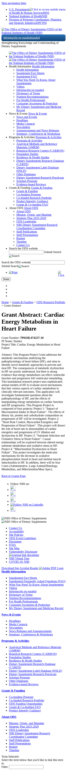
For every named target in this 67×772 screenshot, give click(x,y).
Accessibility (16, 531)
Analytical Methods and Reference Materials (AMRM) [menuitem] (36, 145)
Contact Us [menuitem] (23, 245)
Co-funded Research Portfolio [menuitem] (34, 197)
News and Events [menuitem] (26, 117)
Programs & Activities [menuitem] (29, 140)
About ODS (31, 208)
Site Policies (16, 534)
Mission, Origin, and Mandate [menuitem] (34, 214)
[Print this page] (13, 272)
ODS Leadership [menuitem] (26, 221)
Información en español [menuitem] (30, 90)
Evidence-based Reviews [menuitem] (31, 184)
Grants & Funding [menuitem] (27, 191)
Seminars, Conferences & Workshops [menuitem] (38, 133)
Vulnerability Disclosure (23, 551)
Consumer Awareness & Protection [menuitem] (37, 103)
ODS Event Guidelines (22, 538)
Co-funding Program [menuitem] (28, 194)
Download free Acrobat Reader (20, 568)
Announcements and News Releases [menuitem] (37, 130)
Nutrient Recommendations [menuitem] (32, 96)
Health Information (43, 66)
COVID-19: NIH (19, 561)
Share (6, 279)
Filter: (4, 766)
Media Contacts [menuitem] (25, 123)
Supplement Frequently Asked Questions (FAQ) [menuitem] (37, 581)
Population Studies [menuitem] (27, 154)
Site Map (14, 548)
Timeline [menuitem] (21, 241)
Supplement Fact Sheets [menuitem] (30, 73)
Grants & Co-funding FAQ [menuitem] (32, 204)
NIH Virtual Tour (19, 558)
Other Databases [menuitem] (26, 174)
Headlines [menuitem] (22, 120)
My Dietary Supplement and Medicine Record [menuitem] (36, 608)
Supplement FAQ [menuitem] (26, 76)
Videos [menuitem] (20, 86)
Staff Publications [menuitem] (26, 231)
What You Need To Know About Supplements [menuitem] (36, 584)
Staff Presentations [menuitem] (27, 235)
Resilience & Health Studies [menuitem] (32, 157)
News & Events (37, 113)
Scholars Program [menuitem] (26, 181)
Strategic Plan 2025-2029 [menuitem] (31, 218)
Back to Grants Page (13, 476)
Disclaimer (15, 541)
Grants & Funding (41, 187)
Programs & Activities (48, 137)
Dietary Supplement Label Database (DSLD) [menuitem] (35, 670)
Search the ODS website (23, 248)
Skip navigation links (13, 3)
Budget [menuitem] (20, 238)
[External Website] (24, 555)
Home (5, 302)
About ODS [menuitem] (23, 211)
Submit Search (52, 252)
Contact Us (15, 528)
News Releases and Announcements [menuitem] (30, 631)
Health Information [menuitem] (27, 69)
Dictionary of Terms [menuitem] (28, 93)
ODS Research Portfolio (50, 302)
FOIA (12, 545)
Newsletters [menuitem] (23, 127)
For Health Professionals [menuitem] (30, 100)
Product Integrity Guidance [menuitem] (32, 201)
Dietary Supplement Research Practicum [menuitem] (40, 177)
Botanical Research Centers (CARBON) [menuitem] (40, 150)
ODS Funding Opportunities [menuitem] (25, 703)
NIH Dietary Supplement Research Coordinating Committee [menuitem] (37, 226)
